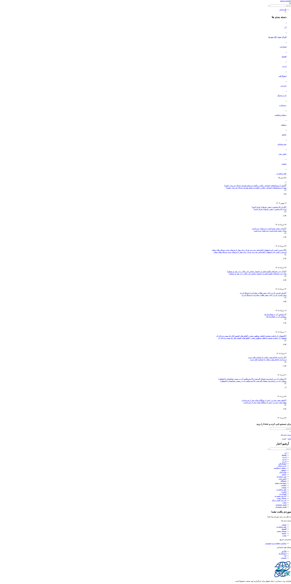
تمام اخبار (282, 472)
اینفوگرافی (282, 76)
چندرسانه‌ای (281, 144)
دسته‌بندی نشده (280, 483)
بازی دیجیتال (281, 95)
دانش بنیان (282, 154)
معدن (284, 502)
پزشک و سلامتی (280, 115)
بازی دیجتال (282, 466)
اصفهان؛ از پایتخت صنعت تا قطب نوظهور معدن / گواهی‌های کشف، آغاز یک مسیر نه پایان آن (252, 338)
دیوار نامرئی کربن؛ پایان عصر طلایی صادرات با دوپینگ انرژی (264, 295)
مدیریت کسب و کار (279, 500)
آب (285, 27)
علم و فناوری (281, 174)
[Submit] (290, 431)
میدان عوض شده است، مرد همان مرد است (270, 231)
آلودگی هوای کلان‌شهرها (277, 37)
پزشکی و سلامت (280, 468)
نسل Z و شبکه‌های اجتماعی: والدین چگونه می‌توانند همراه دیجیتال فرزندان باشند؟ (256, 188)
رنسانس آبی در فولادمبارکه (276, 317)
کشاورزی (282, 494)
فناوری (283, 492)
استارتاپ (283, 47)
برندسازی (282, 105)
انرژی (284, 66)
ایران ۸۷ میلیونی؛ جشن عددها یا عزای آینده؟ (269, 209)
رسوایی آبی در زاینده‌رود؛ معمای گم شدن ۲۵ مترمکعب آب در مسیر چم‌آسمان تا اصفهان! (253, 381)
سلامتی (283, 485)
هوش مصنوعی (280, 505)
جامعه (284, 135)
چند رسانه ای (281, 477)
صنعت (284, 164)
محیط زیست (281, 498)
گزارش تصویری (280, 496)
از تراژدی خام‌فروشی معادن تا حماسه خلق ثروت (268, 360)
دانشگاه (283, 481)
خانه (289, 439)
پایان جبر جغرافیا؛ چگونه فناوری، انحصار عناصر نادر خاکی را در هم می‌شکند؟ (257, 274)
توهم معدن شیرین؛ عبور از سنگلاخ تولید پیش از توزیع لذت (264, 402)
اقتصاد (284, 56)
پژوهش (283, 125)
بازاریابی (283, 86)
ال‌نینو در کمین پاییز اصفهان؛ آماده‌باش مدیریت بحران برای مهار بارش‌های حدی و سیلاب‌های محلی (249, 252)
